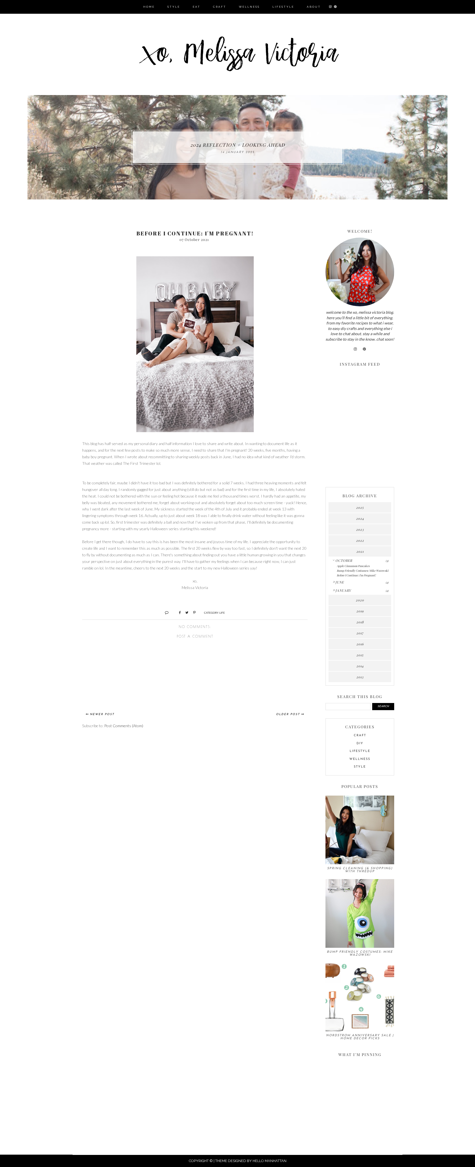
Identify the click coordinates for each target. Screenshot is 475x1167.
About (314, 6)
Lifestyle (283, 6)
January (343, 590)
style (360, 766)
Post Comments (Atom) (123, 725)
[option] (237, 147)
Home (149, 6)
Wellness (249, 6)
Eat (196, 6)
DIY (360, 743)
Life (222, 612)
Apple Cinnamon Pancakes (353, 566)
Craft (219, 6)
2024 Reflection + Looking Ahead (237, 145)
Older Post (288, 714)
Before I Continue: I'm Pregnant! (356, 575)
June (339, 582)
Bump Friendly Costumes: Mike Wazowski (362, 571)
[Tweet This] (184, 612)
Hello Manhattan (269, 1161)
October (343, 560)
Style (173, 6)
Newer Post (102, 714)
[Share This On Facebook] (177, 612)
